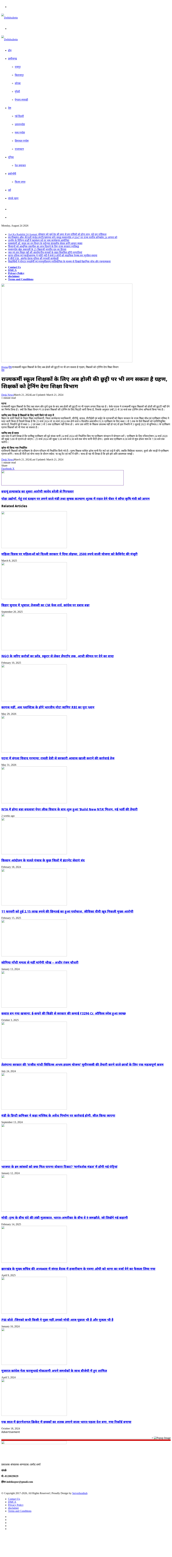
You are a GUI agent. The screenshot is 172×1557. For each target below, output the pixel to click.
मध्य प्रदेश (20, 132)
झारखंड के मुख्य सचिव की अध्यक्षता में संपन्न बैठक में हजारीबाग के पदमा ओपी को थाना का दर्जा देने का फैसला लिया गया (78, 1269)
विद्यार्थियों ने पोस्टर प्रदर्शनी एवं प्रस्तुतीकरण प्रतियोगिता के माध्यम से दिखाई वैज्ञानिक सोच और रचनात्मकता (59, 261)
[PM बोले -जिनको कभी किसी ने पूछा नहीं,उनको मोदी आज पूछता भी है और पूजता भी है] (34, 1312)
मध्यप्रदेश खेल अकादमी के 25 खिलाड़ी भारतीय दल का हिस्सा (37, 249)
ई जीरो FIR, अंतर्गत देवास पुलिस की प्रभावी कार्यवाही (33, 258)
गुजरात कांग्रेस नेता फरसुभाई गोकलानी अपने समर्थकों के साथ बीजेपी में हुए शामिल (54, 1371)
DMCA (12, 270)
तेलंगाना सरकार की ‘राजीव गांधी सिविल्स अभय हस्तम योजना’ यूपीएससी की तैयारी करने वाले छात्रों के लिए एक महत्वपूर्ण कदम (82, 1064)
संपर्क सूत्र (13, 198)
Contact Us (14, 267)
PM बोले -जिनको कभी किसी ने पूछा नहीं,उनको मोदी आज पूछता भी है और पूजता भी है (57, 1320)
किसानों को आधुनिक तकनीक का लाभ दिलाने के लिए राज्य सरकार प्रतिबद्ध (43, 246)
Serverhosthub (80, 1493)
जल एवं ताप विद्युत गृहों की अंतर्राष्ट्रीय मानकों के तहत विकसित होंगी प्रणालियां (45, 252)
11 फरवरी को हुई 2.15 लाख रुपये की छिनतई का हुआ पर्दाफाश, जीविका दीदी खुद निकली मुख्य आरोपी (67, 911)
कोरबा (18, 83)
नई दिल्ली (19, 116)
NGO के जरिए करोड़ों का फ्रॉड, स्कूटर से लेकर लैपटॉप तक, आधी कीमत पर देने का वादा (57, 656)
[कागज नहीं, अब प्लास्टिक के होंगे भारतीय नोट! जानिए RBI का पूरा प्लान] (34, 700)
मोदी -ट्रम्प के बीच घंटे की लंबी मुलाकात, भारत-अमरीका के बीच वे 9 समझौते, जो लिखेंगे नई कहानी (64, 1217)
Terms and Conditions (20, 279)
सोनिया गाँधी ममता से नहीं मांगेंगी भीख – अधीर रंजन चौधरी (39, 962)
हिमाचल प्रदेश (22, 140)
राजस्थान (19, 149)
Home (4, 367)
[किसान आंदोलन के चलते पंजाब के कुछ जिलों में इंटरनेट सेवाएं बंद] (34, 853)
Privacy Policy (16, 273)
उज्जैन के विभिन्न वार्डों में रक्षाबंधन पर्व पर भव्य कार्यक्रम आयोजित (38, 240)
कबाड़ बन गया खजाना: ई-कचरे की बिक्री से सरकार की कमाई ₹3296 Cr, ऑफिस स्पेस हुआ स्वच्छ (63, 1013)
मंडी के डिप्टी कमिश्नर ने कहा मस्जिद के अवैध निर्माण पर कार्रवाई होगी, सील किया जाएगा (58, 1115)
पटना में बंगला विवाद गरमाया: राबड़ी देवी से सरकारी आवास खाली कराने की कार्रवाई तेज (57, 758)
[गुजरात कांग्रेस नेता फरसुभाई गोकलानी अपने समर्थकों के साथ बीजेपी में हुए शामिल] (34, 1364)
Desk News (7, 394)
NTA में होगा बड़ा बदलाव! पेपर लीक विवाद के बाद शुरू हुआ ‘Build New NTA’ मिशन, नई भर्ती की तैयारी (69, 809)
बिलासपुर (19, 75)
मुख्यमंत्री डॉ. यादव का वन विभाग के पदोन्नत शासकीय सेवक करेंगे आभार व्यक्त (45, 243)
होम (9, 50)
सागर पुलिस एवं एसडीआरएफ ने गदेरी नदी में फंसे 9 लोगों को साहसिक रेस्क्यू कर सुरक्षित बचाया (52, 255)
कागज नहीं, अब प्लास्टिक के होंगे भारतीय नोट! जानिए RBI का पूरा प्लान (47, 707)
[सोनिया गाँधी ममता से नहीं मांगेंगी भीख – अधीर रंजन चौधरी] (34, 955)
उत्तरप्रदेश (20, 124)
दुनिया (11, 157)
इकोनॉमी (12, 173)
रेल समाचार (20, 165)
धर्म (9, 190)
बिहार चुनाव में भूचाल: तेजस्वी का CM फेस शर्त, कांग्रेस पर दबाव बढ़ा (45, 605)
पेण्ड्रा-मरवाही (21, 99)
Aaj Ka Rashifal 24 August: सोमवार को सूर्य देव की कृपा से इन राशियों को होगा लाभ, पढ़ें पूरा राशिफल (57, 234)
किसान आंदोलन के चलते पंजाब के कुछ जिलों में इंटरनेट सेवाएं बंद (43, 860)
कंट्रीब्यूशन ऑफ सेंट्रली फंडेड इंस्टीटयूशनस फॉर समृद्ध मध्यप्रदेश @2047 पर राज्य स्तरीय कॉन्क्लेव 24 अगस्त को (62, 237)
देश (9, 107)
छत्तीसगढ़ (12, 58)
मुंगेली (17, 91)
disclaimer (14, 276)
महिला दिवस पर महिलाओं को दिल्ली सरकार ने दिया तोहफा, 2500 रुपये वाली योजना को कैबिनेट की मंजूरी (69, 554)
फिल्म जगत (20, 181)
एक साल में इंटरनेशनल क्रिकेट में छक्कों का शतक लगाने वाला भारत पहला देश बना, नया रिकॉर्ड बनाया (66, 1422)
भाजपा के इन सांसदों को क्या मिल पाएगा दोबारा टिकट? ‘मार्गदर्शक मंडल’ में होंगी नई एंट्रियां (59, 1166)
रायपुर (18, 66)
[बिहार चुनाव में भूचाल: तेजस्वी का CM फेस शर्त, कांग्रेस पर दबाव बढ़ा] (34, 598)
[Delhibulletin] (9, 17)
